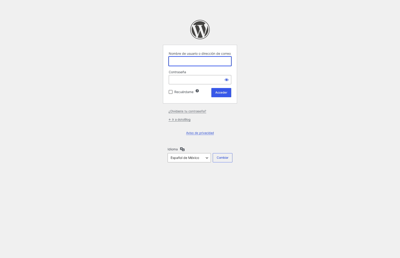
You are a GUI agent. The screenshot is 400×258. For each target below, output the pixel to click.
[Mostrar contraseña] (226, 79)
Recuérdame (184, 92)
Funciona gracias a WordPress (200, 29)
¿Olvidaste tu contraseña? (187, 111)
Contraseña (177, 72)
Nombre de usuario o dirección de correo (200, 53)
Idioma (173, 149)
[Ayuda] (197, 91)
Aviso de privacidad (200, 133)
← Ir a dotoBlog (180, 119)
